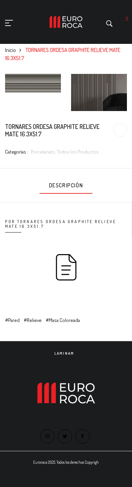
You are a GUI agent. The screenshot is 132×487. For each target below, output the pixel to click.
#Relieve (33, 320)
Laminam (64, 353)
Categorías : (16, 151)
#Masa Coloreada (63, 320)
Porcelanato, (44, 151)
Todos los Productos (78, 151)
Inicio (10, 50)
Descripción (66, 185)
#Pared (12, 320)
